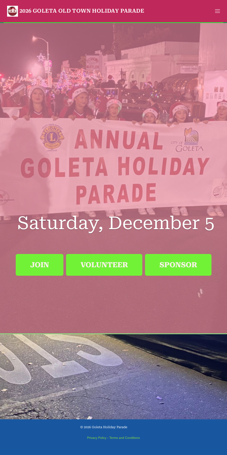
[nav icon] (217, 11)
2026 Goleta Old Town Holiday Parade (82, 11)
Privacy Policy (96, 437)
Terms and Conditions (124, 437)
